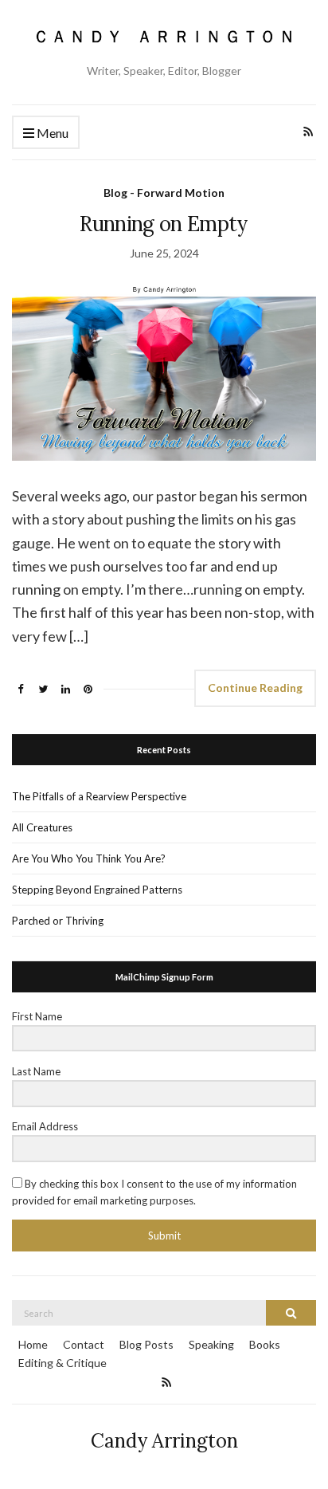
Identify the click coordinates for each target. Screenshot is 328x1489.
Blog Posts (146, 1344)
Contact (83, 1344)
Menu (51, 132)
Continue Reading (255, 687)
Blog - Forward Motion (164, 192)
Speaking (211, 1344)
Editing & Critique (62, 1362)
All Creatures (42, 827)
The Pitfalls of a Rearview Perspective (99, 796)
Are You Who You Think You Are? (89, 858)
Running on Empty (164, 223)
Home (33, 1344)
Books (264, 1344)
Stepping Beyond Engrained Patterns (97, 889)
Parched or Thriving (57, 920)
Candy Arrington (164, 1440)
